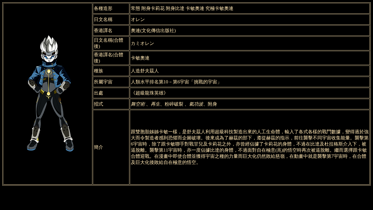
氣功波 (196, 104)
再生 (155, 104)
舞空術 (138, 104)
